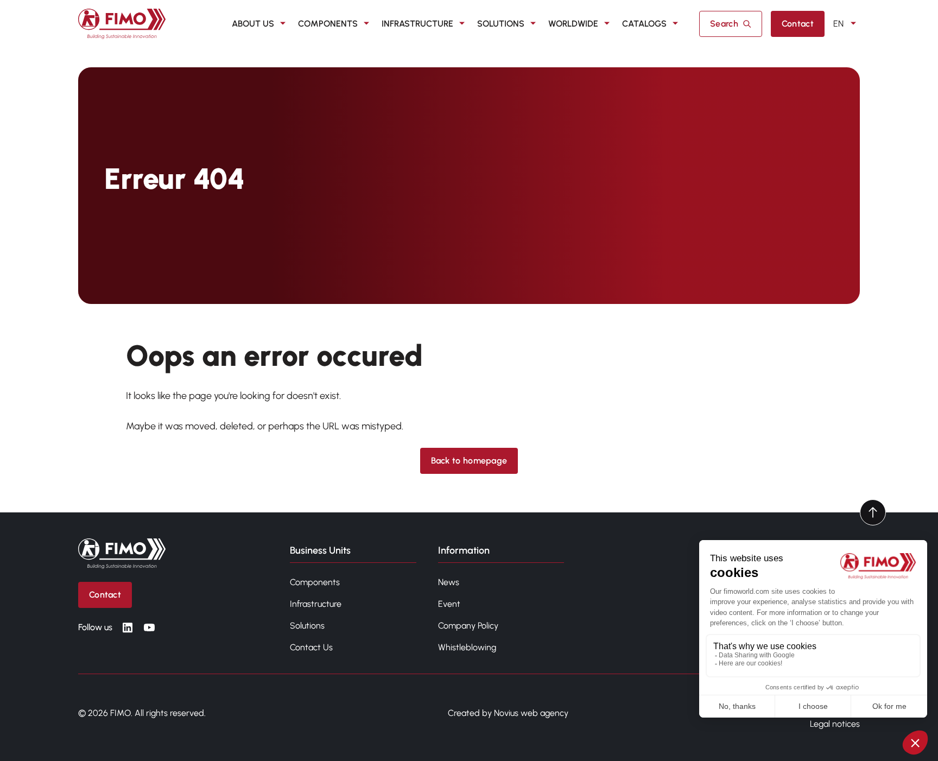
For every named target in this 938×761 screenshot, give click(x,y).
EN (838, 23)
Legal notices (835, 724)
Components (315, 582)
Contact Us (311, 647)
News (448, 582)
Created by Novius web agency (508, 713)
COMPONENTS (328, 23)
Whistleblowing (467, 647)
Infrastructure (315, 604)
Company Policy (468, 625)
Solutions (307, 625)
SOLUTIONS (500, 23)
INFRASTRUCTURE (417, 23)
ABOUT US (253, 23)
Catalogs (644, 23)
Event (449, 604)
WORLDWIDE (573, 23)
